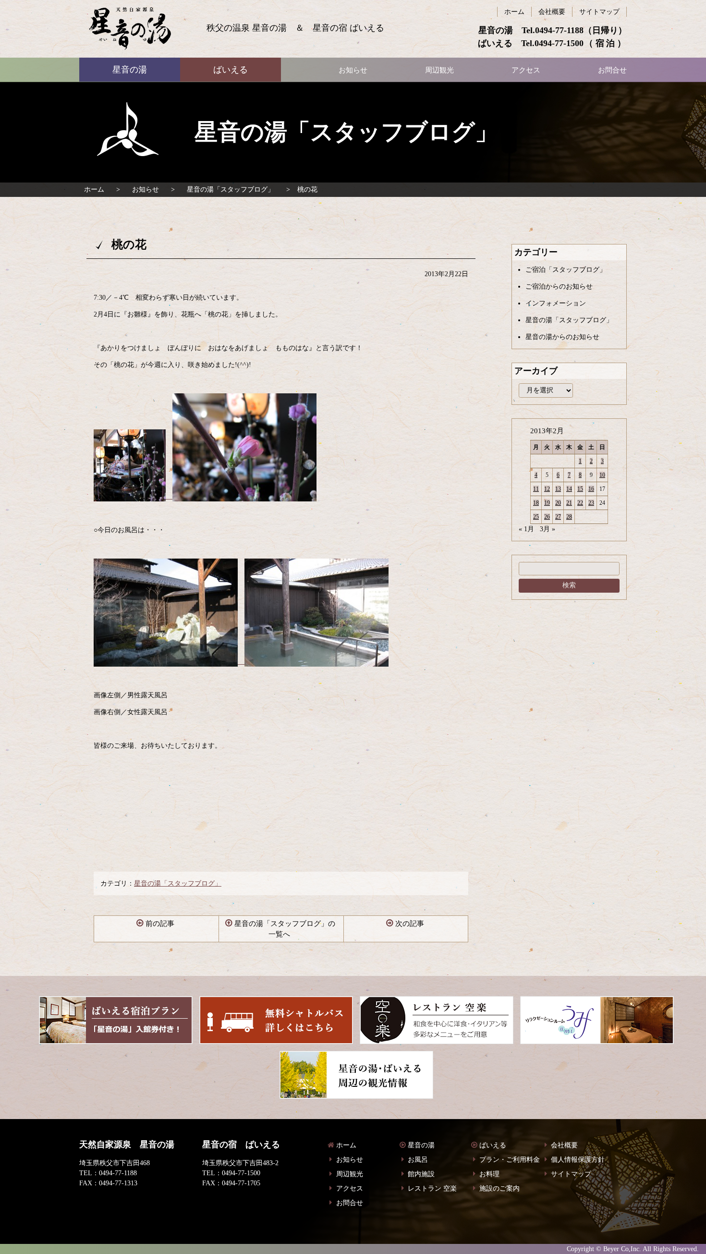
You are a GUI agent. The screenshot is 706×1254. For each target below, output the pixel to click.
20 (558, 502)
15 (580, 489)
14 (569, 489)
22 (580, 502)
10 (602, 475)
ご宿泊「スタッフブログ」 (565, 269)
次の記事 (409, 923)
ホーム (94, 189)
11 (536, 489)
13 (558, 489)
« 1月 (526, 529)
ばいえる (130, 28)
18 (536, 502)
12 (547, 489)
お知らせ (145, 189)
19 (547, 502)
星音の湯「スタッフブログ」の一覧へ (284, 929)
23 (591, 502)
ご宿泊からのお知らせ (559, 286)
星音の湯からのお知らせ (562, 337)
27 (558, 516)
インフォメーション (555, 303)
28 (569, 516)
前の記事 (160, 923)
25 (536, 516)
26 (547, 516)
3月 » (547, 529)
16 (591, 489)
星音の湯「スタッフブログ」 (230, 189)
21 (569, 502)
